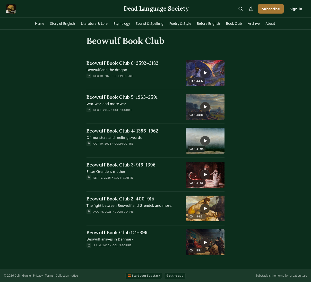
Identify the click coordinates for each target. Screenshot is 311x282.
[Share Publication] (251, 9)
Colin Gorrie (123, 76)
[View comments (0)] (120, 116)
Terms (49, 276)
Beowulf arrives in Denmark (109, 239)
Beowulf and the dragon (106, 69)
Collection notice (67, 276)
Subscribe (271, 8)
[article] (155, 73)
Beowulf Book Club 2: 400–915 (120, 199)
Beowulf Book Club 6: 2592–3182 (122, 63)
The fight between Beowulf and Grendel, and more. (129, 205)
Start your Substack (146, 276)
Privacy (38, 276)
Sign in (296, 8)
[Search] (240, 9)
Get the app (174, 276)
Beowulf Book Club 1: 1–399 (116, 232)
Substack (262, 276)
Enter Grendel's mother (105, 171)
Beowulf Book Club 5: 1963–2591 (122, 97)
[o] (205, 73)
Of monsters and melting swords (114, 137)
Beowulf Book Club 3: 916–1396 (121, 165)
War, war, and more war (106, 103)
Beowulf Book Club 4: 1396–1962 (122, 131)
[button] (39, 23)
